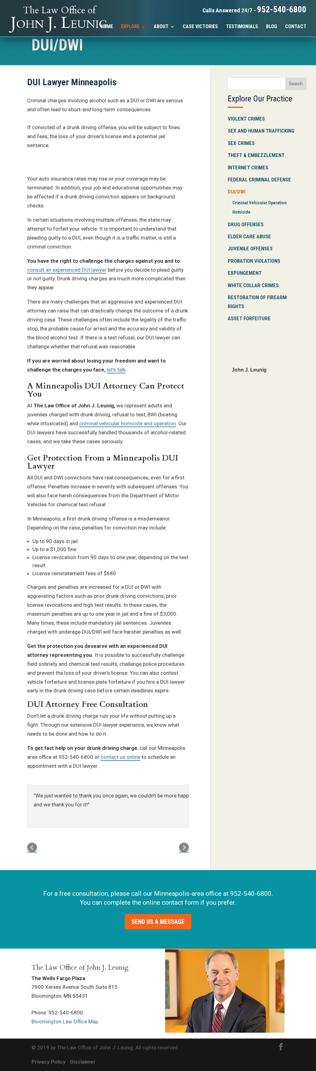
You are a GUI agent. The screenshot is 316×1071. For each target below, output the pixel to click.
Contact (295, 26)
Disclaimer (83, 1062)
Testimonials (242, 26)
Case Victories (200, 26)
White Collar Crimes (253, 285)
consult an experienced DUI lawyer (66, 270)
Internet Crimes (248, 167)
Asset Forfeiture (249, 318)
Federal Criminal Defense (259, 179)
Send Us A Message (158, 921)
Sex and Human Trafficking (261, 131)
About (161, 26)
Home (107, 26)
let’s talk (116, 370)
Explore (130, 26)
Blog (271, 26)
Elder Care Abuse (249, 236)
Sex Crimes (241, 143)
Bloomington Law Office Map (64, 1021)
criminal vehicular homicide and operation (127, 423)
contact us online (120, 757)
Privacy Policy (48, 1062)
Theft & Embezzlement (256, 155)
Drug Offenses (246, 224)
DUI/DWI (236, 192)
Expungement (245, 273)
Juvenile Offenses (250, 248)
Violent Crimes (246, 119)
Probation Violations (254, 261)
